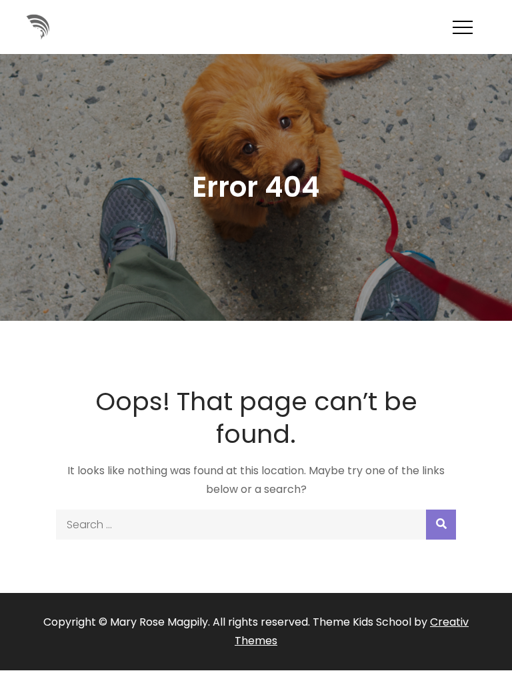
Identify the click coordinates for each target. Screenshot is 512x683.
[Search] (441, 525)
